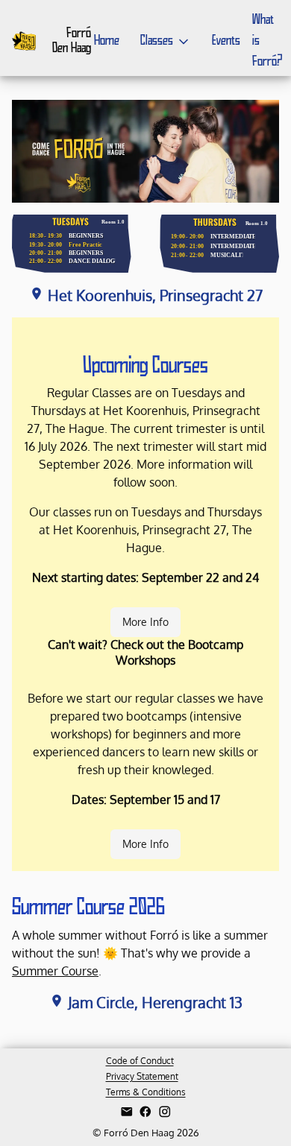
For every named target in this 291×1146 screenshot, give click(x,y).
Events (226, 41)
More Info (145, 621)
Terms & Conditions (146, 1092)
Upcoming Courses (145, 366)
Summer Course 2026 (88, 908)
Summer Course (55, 970)
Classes (156, 41)
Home (106, 41)
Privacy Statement (142, 1076)
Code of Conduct (140, 1060)
